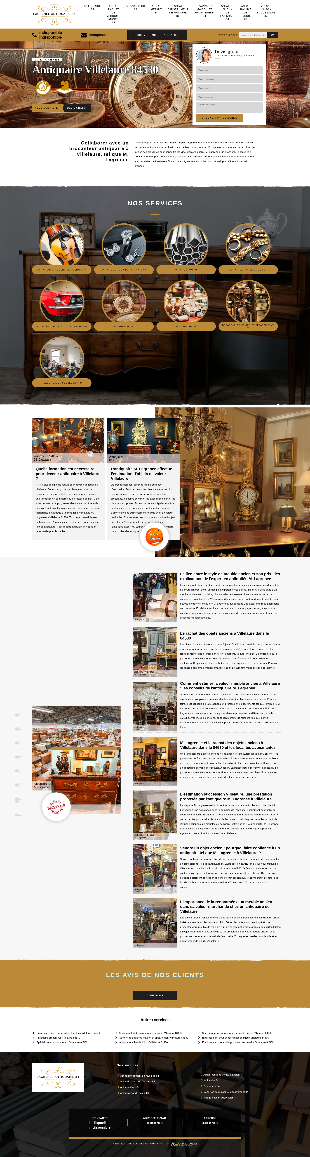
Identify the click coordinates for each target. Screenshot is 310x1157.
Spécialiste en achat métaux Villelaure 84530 (62, 1042)
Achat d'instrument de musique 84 (178, 11)
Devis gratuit (77, 108)
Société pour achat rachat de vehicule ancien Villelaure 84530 (237, 1033)
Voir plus (155, 995)
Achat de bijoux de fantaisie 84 (227, 13)
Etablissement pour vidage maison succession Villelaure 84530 (238, 1042)
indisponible (50, 32)
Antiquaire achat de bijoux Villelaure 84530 (143, 1042)
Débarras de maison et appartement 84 (204, 11)
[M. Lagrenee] (56, 14)
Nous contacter (47, 108)
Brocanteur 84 (135, 8)
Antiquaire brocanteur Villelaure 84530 (58, 1037)
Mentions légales (159, 1144)
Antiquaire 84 (92, 8)
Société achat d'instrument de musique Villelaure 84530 (150, 1033)
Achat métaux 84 (156, 9)
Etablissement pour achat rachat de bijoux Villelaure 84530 (235, 1037)
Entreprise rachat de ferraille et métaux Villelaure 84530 (68, 1033)
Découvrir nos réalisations (157, 35)
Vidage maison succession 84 (266, 11)
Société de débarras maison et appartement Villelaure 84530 (153, 1037)
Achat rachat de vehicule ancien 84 (113, 14)
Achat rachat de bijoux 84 (245, 13)
